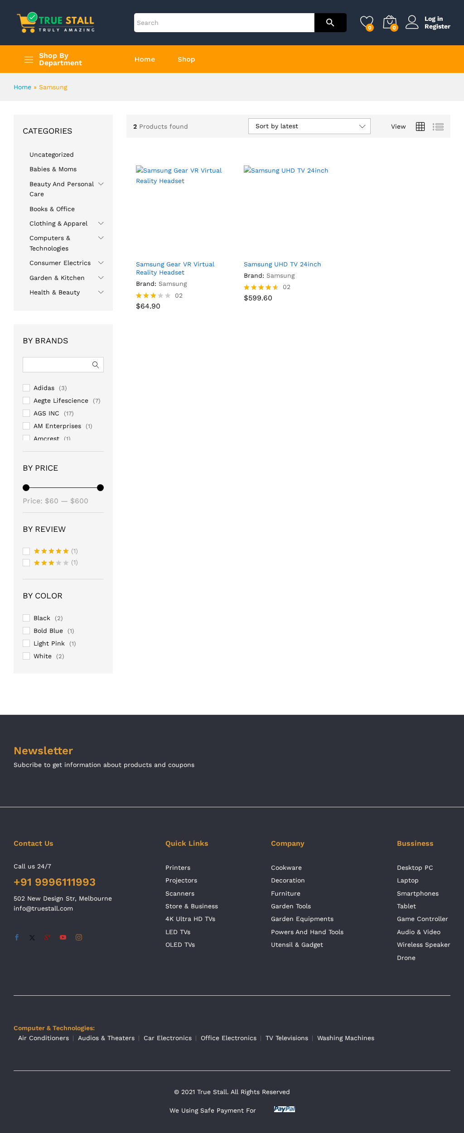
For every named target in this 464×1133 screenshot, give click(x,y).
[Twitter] (32, 938)
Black (42, 618)
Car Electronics (168, 1037)
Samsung (173, 283)
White (43, 656)
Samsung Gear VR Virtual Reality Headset (175, 268)
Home (144, 59)
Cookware (286, 867)
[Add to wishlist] (200, 249)
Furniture (285, 893)
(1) (56, 551)
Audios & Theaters (106, 1037)
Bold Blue (48, 630)
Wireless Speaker (423, 944)
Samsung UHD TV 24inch (282, 264)
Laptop (408, 880)
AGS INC (46, 413)
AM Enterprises (57, 425)
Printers (177, 867)
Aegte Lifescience (61, 400)
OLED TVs (180, 944)
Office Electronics (228, 1037)
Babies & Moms (53, 169)
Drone (406, 957)
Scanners (179, 893)
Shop (186, 59)
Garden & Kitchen (57, 277)
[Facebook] (16, 938)
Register (437, 26)
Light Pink (49, 643)
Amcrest (46, 438)
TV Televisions (287, 1037)
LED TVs (177, 931)
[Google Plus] (47, 938)
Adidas (44, 387)
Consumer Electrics (60, 262)
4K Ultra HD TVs (190, 918)
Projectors (181, 880)
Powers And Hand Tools (307, 931)
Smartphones (418, 893)
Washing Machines (345, 1037)
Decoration (288, 880)
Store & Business (191, 906)
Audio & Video (418, 931)
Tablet (406, 906)
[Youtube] (63, 938)
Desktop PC (415, 867)
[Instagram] (79, 938)
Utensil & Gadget (297, 944)
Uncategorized (51, 154)
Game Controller (422, 918)
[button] (158, 249)
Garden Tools (291, 906)
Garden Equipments (302, 918)
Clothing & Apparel (58, 223)
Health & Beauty (54, 292)
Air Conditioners (43, 1037)
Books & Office (52, 208)
